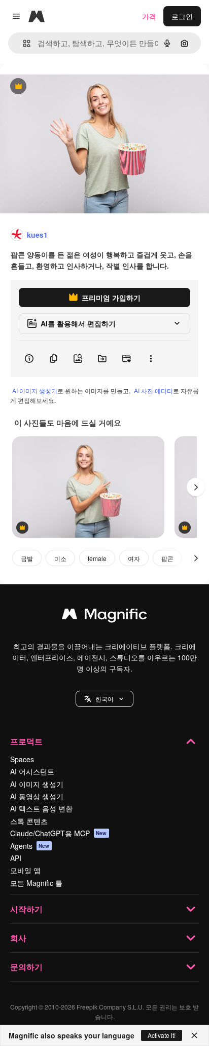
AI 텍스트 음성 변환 (41, 808)
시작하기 (26, 909)
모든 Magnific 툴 (36, 883)
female (97, 558)
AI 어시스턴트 (32, 771)
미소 (60, 558)
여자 (134, 558)
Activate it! (162, 1035)
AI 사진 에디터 (153, 390)
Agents (30, 846)
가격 (149, 16)
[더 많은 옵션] (151, 359)
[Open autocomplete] (23, 43)
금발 (27, 558)
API (15, 858)
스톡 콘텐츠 (29, 821)
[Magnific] (104, 616)
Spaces (22, 759)
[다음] (196, 487)
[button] (104, 699)
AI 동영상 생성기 (36, 796)
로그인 (182, 16)
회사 (18, 938)
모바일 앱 (25, 870)
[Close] (194, 1035)
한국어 (104, 698)
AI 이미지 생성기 (34, 390)
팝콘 (167, 558)
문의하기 (26, 967)
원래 (58, 87)
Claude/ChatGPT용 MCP (58, 833)
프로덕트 (26, 741)
